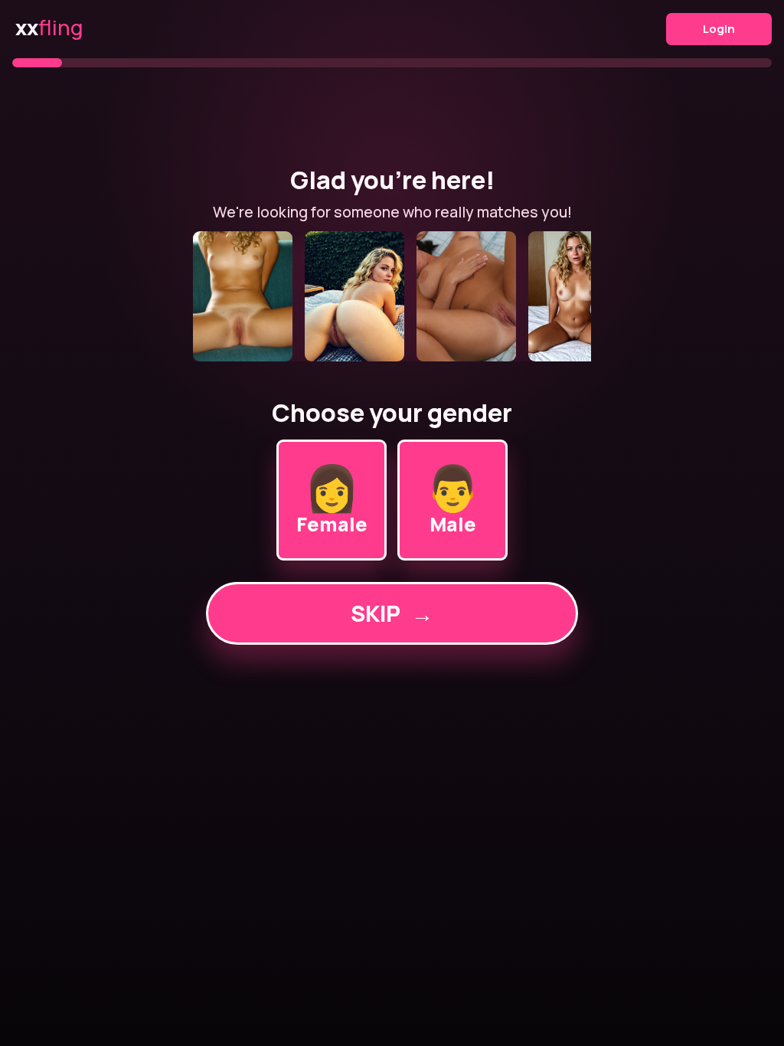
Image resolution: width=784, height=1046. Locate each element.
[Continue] (392, 296)
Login (719, 29)
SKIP (392, 613)
